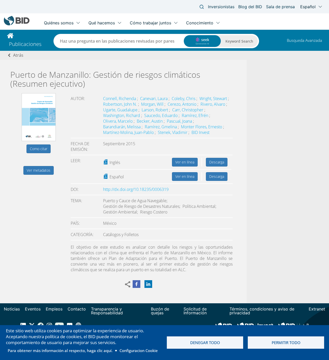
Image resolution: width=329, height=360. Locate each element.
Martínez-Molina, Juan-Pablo (129, 132)
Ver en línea (184, 162)
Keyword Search (239, 41)
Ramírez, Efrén (195, 115)
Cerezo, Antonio (182, 104)
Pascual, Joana (180, 121)
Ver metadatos (38, 170)
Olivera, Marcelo (118, 121)
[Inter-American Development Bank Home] (17, 24)
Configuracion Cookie (139, 350)
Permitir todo (286, 342)
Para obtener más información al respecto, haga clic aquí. (60, 350)
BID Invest (200, 132)
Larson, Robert (155, 110)
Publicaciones (25, 44)
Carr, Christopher (188, 110)
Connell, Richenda (120, 98)
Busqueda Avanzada (304, 40)
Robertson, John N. (120, 104)
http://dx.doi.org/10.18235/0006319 (136, 189)
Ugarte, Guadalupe (121, 110)
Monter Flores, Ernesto (202, 127)
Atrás (18, 55)
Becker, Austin (150, 121)
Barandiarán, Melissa (122, 127)
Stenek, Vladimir (173, 132)
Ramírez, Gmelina (161, 127)
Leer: (76, 160)
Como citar (38, 148)
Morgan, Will (152, 104)
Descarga (216, 162)
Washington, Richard (122, 115)
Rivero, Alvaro (213, 104)
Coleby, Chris (184, 98)
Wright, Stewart (213, 98)
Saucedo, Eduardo (161, 115)
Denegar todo (205, 342)
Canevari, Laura (154, 98)
